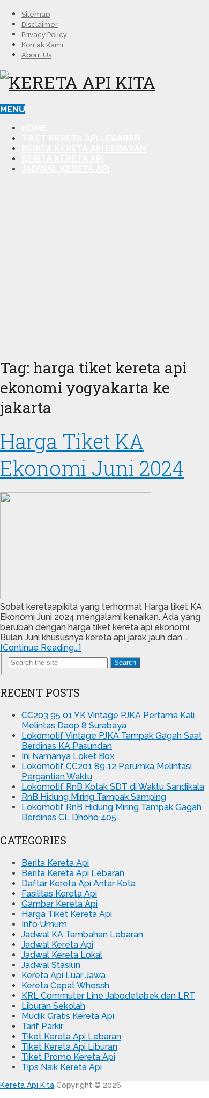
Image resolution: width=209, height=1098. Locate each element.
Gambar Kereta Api (59, 904)
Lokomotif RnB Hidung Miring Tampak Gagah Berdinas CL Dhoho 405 (111, 812)
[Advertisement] (104, 265)
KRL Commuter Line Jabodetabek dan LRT (108, 996)
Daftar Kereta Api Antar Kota (78, 883)
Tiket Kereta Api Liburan (69, 1047)
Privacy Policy (44, 35)
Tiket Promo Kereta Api (68, 1057)
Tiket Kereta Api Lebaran (81, 138)
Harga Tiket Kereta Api (66, 914)
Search (125, 663)
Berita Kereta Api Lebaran (83, 148)
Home (34, 128)
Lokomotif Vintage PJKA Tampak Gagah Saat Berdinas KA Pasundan (111, 741)
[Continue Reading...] (40, 647)
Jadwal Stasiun (50, 965)
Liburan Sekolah (53, 1006)
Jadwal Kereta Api (65, 169)
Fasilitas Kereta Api (59, 893)
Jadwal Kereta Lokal (61, 955)
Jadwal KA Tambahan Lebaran (82, 934)
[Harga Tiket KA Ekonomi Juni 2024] (104, 547)
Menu (12, 109)
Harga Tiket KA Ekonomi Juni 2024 (92, 454)
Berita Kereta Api (62, 159)
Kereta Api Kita (27, 1085)
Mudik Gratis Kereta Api (67, 1016)
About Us (36, 55)
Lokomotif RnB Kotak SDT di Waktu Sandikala (112, 787)
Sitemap (35, 14)
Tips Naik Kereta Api (61, 1067)
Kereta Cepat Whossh (65, 985)
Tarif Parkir (42, 1026)
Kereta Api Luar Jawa (63, 975)
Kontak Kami (42, 45)
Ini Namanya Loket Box (67, 756)
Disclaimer (39, 24)
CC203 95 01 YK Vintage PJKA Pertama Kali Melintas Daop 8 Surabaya (108, 720)
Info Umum (44, 924)
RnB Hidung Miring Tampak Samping (93, 797)
